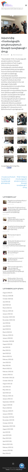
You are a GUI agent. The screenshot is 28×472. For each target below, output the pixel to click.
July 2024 (5, 323)
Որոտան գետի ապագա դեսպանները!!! (16, 251)
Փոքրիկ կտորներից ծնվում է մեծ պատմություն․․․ (17, 201)
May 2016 (6, 453)
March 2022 (6, 368)
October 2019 (7, 423)
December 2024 (7, 317)
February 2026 (7, 296)
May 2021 (6, 390)
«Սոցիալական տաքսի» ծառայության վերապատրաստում (16, 259)
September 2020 (7, 402)
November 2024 (7, 320)
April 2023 (6, 353)
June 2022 (6, 362)
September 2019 (7, 426)
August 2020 (6, 405)
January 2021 (7, 399)
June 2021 (6, 386)
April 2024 (6, 329)
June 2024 (6, 326)
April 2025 (6, 305)
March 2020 (6, 408)
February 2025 (7, 311)
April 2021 (6, 393)
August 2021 (6, 383)
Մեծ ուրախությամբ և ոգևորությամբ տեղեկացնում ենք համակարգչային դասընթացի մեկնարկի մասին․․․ (13, 270)
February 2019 (7, 447)
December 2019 (7, 417)
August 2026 (6, 292)
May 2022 (6, 365)
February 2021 (7, 396)
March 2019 (6, 444)
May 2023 (6, 350)
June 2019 (6, 435)
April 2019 (6, 441)
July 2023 (5, 347)
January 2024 (7, 338)
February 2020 (7, 411)
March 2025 (6, 308)
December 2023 (7, 341)
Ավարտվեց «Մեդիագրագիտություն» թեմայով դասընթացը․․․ (16, 219)
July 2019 (5, 432)
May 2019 (6, 438)
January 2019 (7, 450)
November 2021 (7, 377)
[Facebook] (13, 464)
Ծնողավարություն (14, 235)
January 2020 (7, 414)
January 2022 (7, 374)
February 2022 (7, 371)
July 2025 (5, 302)
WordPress (19, 469)
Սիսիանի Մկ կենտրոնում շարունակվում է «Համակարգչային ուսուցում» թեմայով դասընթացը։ (14, 243)
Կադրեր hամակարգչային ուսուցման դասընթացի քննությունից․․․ (17, 227)
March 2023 (6, 356)
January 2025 (7, 314)
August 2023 (6, 344)
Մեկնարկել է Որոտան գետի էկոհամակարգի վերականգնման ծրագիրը (17, 279)
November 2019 (7, 420)
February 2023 (7, 359)
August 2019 (6, 429)
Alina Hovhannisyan (17, 54)
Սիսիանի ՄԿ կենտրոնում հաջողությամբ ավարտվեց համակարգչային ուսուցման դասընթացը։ (15, 210)
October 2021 (7, 380)
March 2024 (6, 332)
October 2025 (7, 299)
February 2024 (7, 335)
